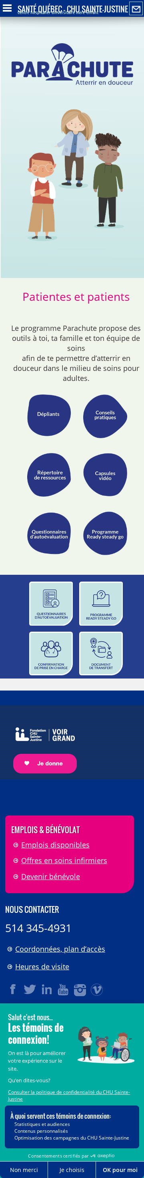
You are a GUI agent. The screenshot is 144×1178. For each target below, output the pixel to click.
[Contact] (136, 9)
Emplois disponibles (55, 845)
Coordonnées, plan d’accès (60, 949)
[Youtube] (64, 989)
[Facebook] (13, 989)
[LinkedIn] (47, 989)
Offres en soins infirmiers (64, 860)
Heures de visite (42, 966)
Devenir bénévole (50, 876)
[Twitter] (30, 989)
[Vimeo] (97, 989)
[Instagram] (80, 989)
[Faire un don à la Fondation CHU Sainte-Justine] (41, 743)
